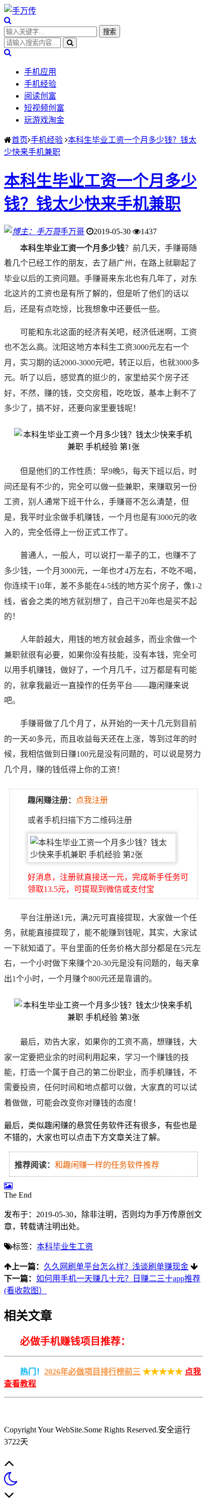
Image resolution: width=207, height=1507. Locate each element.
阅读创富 (40, 96)
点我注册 (92, 800)
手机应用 (40, 72)
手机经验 (40, 84)
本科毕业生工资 (65, 1246)
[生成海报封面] (8, 1186)
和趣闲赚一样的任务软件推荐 (107, 1165)
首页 (20, 140)
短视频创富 (44, 108)
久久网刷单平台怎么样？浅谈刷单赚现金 (116, 1266)
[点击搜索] (8, 20)
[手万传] (20, 11)
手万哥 (72, 231)
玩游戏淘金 (44, 120)
